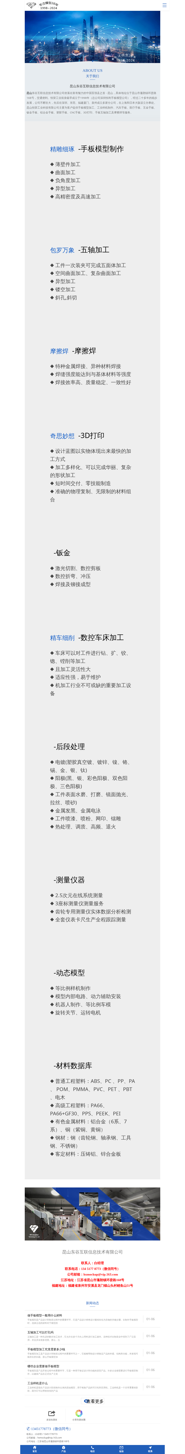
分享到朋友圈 (78, 1419)
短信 (121, 1451)
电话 (92, 1451)
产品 (63, 1451)
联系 (150, 1451)
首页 (35, 1451)
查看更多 (95, 1401)
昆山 (29, 93)
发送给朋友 (51, 1419)
